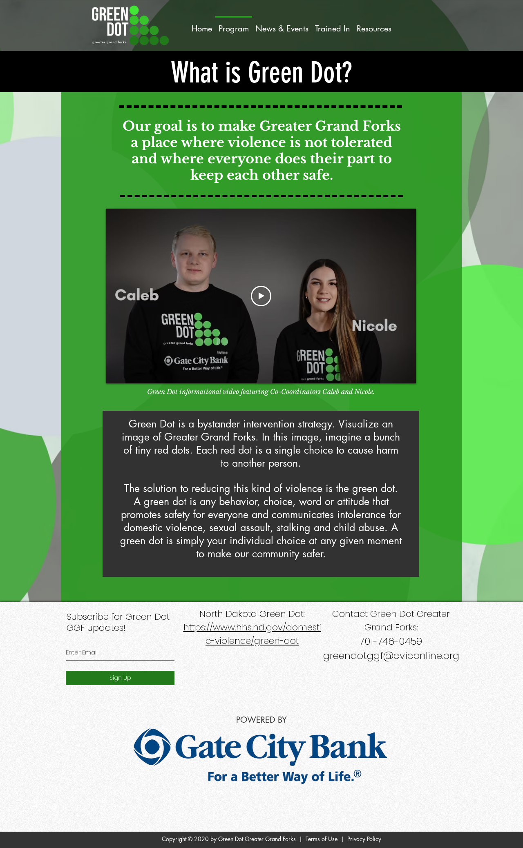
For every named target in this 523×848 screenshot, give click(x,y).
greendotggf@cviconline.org (391, 655)
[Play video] (261, 296)
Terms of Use (321, 839)
